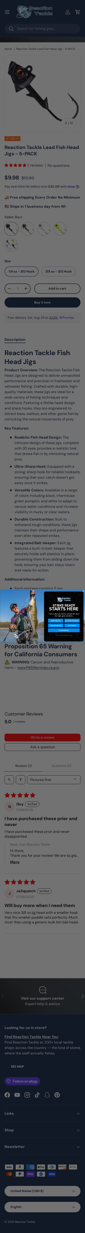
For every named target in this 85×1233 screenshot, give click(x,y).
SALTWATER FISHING (72, 621)
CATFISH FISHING (55, 625)
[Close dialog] (83, 591)
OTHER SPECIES (64, 630)
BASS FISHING (55, 621)
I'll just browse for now (63, 635)
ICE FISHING (72, 625)
